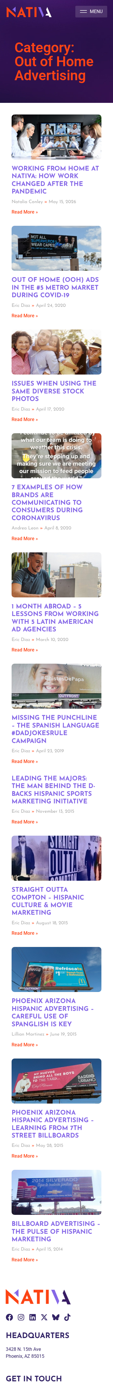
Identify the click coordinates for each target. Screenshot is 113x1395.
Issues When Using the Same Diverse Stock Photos (54, 392)
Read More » (25, 212)
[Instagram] (21, 1317)
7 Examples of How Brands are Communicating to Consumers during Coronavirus (47, 503)
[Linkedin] (32, 1317)
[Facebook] (9, 1317)
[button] (91, 11)
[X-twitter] (44, 1317)
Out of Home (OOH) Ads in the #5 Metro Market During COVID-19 (55, 288)
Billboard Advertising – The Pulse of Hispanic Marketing (56, 1232)
